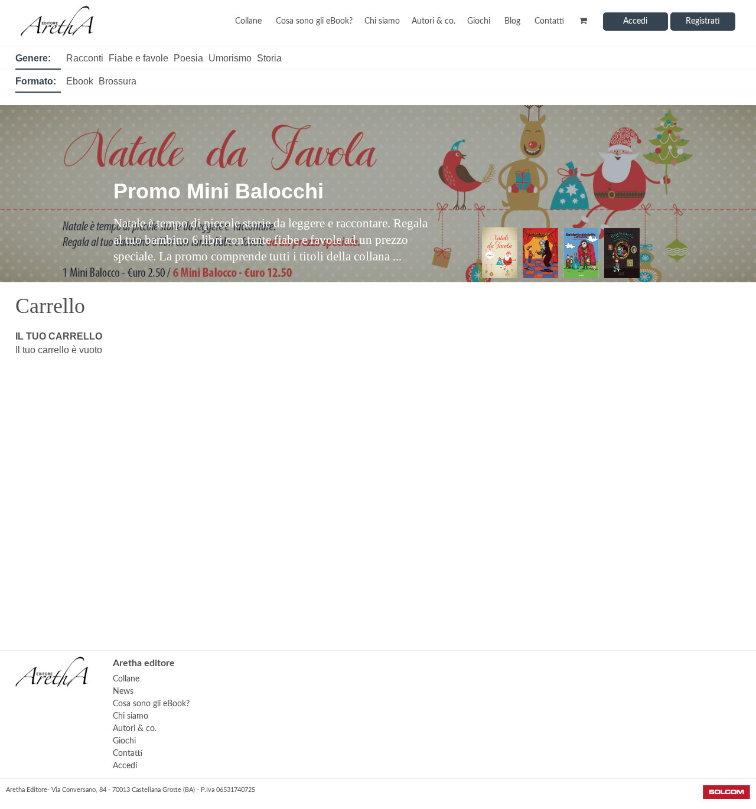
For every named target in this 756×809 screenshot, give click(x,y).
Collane (248, 21)
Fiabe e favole (138, 58)
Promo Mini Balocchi (218, 191)
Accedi (635, 21)
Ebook (79, 81)
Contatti (549, 21)
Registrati (703, 21)
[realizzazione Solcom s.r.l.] (726, 796)
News (123, 691)
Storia (269, 58)
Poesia (188, 58)
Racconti (84, 58)
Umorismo (230, 58)
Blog (512, 21)
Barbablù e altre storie (225, 174)
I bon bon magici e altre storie (264, 174)
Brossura (117, 81)
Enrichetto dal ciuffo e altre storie (282, 191)
